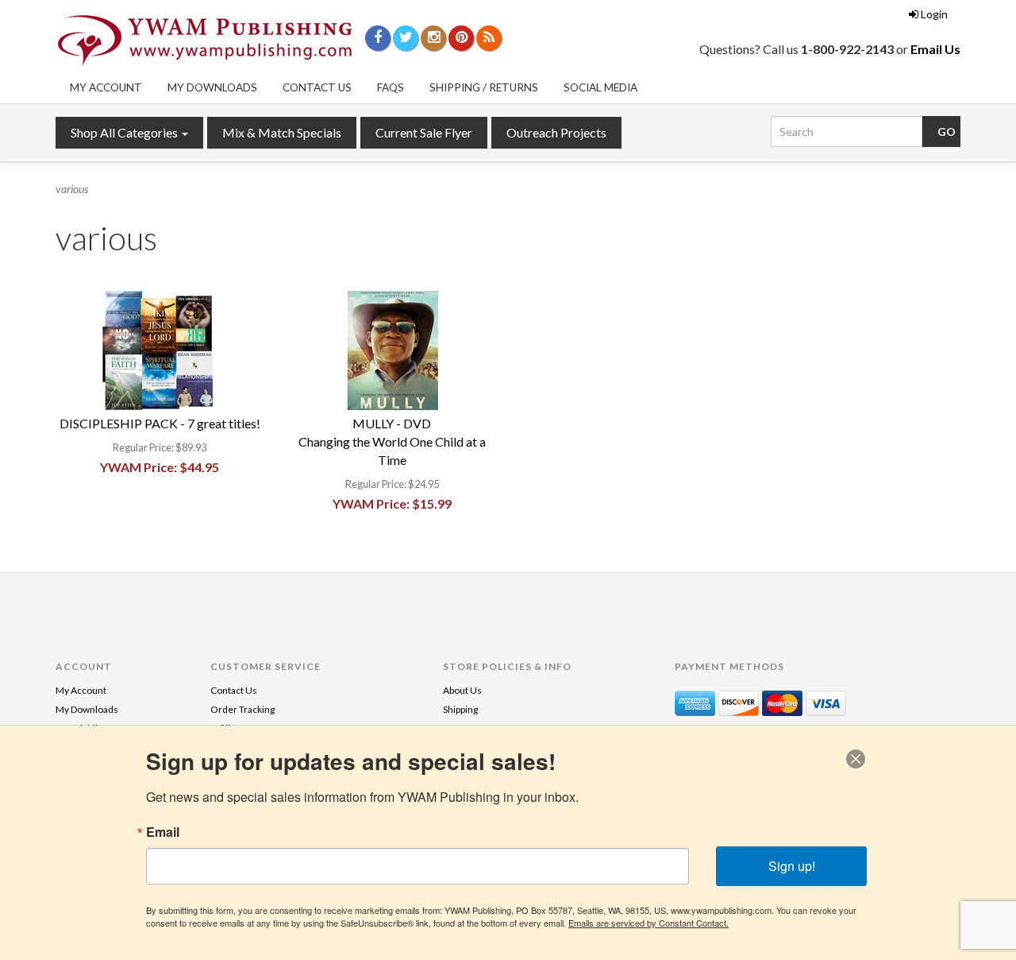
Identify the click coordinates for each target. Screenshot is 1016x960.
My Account (106, 87)
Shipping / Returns (483, 87)
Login (934, 14)
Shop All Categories (125, 132)
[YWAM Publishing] (204, 40)
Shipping (460, 709)
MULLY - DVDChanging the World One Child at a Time (392, 441)
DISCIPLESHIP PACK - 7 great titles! (160, 423)
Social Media (600, 87)
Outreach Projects (556, 132)
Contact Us (317, 87)
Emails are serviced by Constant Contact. (648, 922)
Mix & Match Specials (281, 132)
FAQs (390, 87)
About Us (462, 690)
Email (162, 832)
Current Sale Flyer (423, 132)
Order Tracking (242, 709)
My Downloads (212, 87)
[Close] (855, 758)
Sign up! (791, 866)
